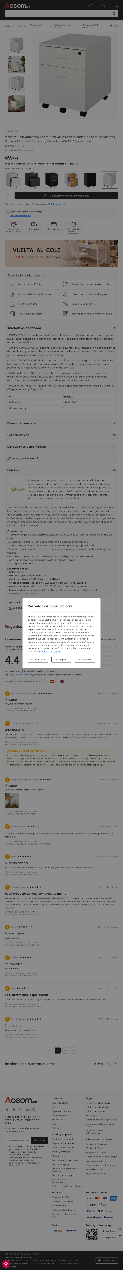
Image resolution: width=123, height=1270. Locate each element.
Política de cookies (51, 651)
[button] (6, 1263)
